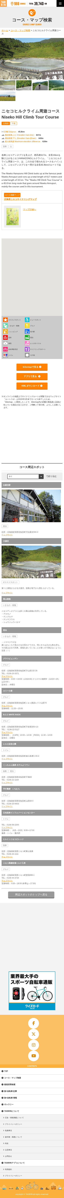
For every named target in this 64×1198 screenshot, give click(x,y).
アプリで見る (30, 376)
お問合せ (8, 1156)
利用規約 (8, 1169)
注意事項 (8, 1150)
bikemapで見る (30, 367)
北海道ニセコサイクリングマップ (20, 199)
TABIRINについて (11, 1111)
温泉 (5, 146)
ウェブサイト (7, 535)
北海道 (6, 123)
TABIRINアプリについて (14, 1163)
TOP (6, 1071)
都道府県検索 (9, 1084)
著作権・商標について (13, 1137)
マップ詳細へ (29, 209)
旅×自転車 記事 (10, 1091)
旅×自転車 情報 (10, 1098)
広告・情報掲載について (14, 1118)
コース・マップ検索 (12, 1078)
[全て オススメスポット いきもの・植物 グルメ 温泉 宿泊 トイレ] (25, 476)
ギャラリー (9, 1104)
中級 (14, 123)
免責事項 (8, 1130)
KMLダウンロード (30, 386)
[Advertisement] (32, 936)
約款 (6, 1143)
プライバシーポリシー (13, 1124)
